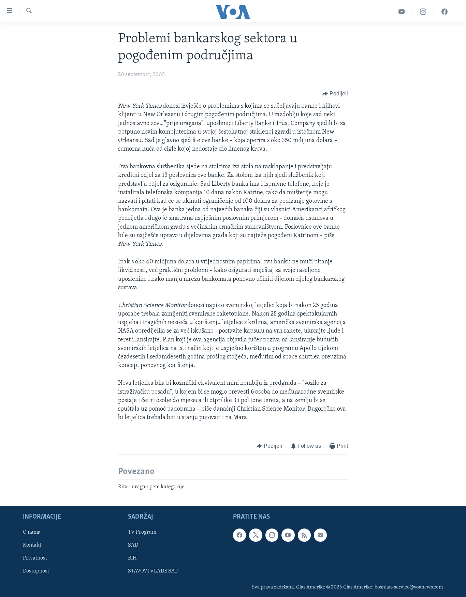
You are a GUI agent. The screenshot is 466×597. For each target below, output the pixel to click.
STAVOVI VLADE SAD (153, 571)
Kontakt (32, 545)
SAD (133, 545)
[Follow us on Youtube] (287, 535)
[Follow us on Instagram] (271, 535)
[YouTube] (401, 11)
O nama (32, 532)
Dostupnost (36, 571)
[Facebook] (444, 11)
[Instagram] (423, 11)
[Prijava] (320, 535)
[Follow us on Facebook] (239, 535)
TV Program (142, 532)
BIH (132, 558)
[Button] (335, 93)
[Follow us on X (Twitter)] (255, 535)
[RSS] (304, 535)
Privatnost (35, 558)
